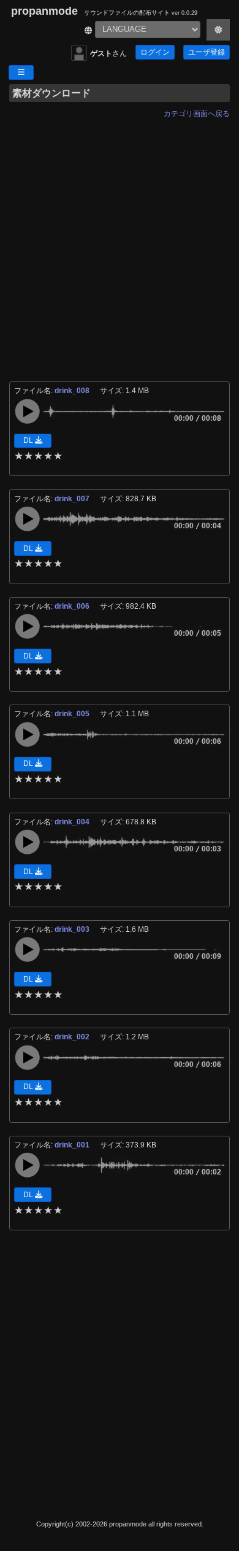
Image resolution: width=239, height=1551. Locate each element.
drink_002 (73, 1037)
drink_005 (73, 713)
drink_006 (73, 606)
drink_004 (73, 822)
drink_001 (73, 1145)
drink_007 (73, 498)
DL (29, 440)
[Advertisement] (119, 242)
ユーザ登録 (206, 52)
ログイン (155, 52)
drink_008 (73, 390)
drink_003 (73, 929)
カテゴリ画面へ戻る (197, 113)
